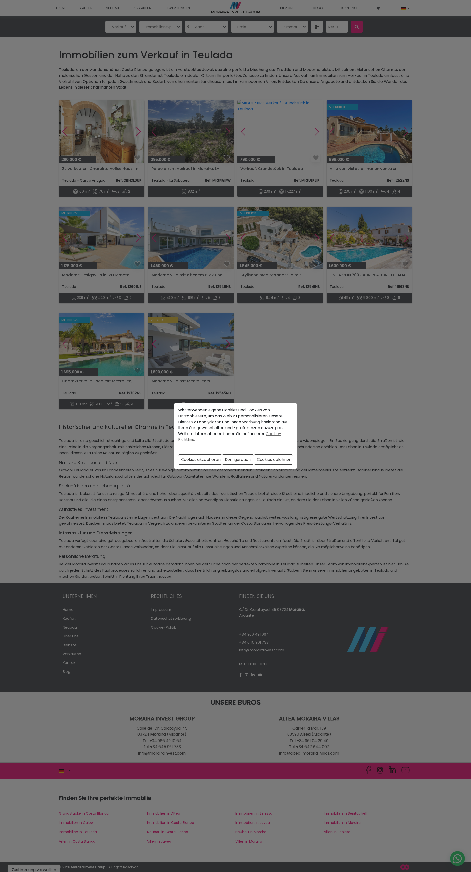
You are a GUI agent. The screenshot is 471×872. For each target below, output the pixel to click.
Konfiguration (238, 459)
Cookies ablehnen (274, 459)
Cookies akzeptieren (201, 459)
